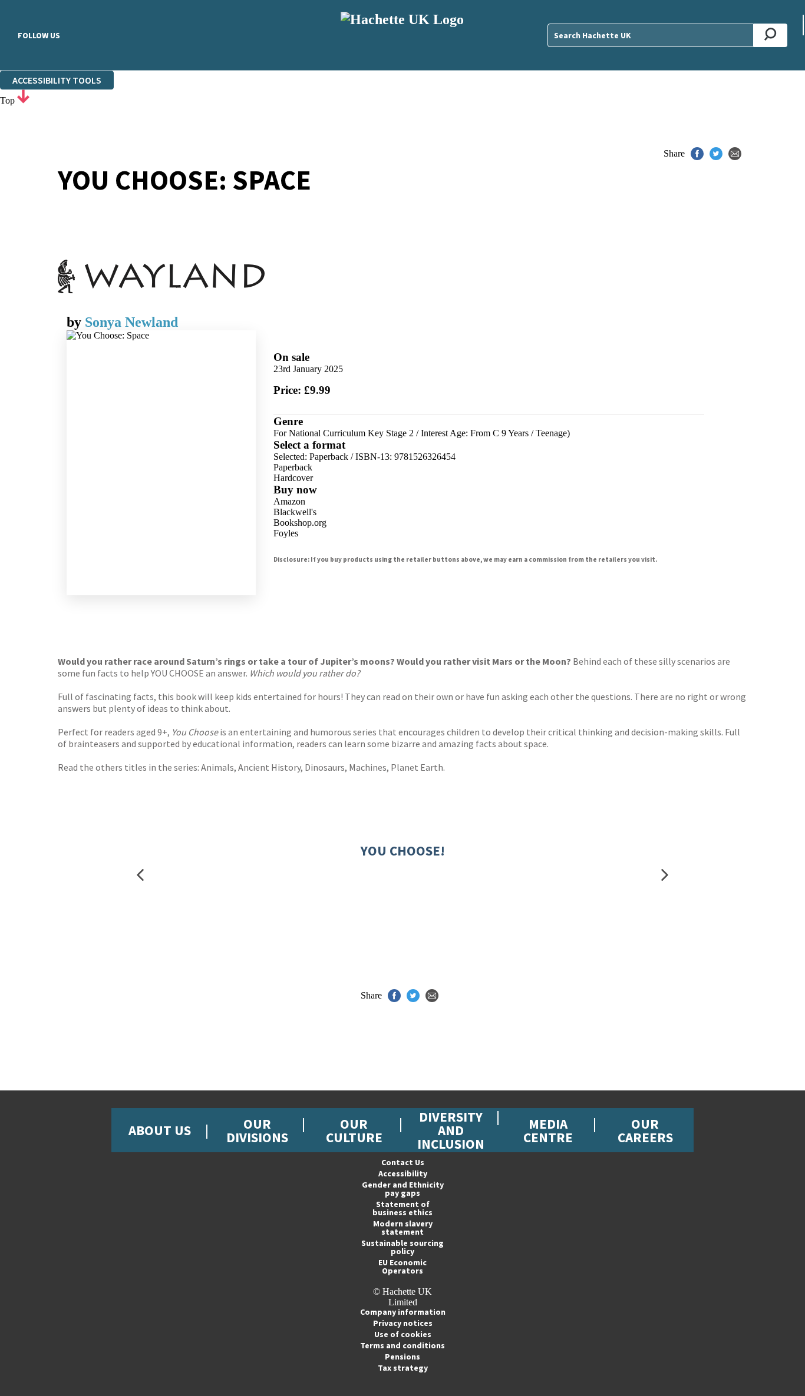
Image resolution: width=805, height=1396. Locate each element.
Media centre (548, 1130)
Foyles (285, 533)
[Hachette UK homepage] (402, 35)
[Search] (770, 35)
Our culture (354, 1130)
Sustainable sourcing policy (402, 1247)
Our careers (645, 1130)
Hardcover (293, 478)
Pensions (402, 1356)
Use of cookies (402, 1334)
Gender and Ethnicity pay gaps (403, 1188)
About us (159, 1130)
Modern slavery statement (403, 1227)
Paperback (292, 467)
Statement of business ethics (402, 1208)
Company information (403, 1312)
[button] (140, 875)
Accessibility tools (56, 80)
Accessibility (402, 1173)
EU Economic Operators (402, 1266)
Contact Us (402, 1162)
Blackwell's (294, 512)
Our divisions (257, 1130)
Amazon (289, 501)
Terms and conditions (402, 1345)
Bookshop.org (299, 523)
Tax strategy (403, 1367)
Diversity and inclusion (450, 1130)
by (76, 322)
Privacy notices (403, 1323)
